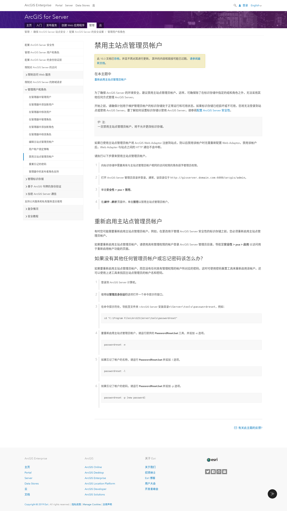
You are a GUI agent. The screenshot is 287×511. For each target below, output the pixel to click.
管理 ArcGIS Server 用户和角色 (42, 52)
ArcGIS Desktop (94, 472)
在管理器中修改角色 (40, 134)
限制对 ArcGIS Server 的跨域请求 (43, 82)
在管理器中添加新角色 (41, 126)
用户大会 (150, 483)
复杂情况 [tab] (33, 208)
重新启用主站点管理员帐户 (110, 79)
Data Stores (83, 5)
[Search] (235, 5)
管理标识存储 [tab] (36, 179)
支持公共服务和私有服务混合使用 (43, 201)
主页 (29, 25)
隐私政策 (76, 504)
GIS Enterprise (38, 5)
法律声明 (107, 504)
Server (69, 5)
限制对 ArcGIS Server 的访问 (41, 67)
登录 (245, 5)
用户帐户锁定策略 (39, 149)
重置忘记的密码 (37, 164)
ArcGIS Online (93, 467)
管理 (92, 25)
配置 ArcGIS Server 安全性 (39, 44)
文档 (27, 494)
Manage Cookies (92, 504)
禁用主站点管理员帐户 (41, 156)
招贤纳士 (150, 472)
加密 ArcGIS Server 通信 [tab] (42, 194)
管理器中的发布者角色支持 (44, 171)
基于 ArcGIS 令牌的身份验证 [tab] (44, 186)
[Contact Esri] (224, 471)
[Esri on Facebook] (213, 471)
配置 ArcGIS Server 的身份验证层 (43, 59)
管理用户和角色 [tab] (37, 89)
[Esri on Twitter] (207, 471)
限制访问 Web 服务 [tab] (39, 74)
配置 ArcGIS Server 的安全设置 (86, 31)
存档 (116, 58)
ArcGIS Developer (95, 489)
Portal (58, 5)
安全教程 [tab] (33, 216)
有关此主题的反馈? (250, 428)
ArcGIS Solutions (95, 494)
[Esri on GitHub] (218, 471)
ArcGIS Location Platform (100, 483)
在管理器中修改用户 (40, 112)
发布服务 (51, 25)
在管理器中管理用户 (40, 97)
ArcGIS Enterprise (95, 478)
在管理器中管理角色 (40, 119)
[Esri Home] (212, 459)
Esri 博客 (150, 478)
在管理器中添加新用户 (41, 104)
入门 (39, 25)
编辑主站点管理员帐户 (41, 141)
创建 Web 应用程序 (73, 25)
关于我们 (150, 467)
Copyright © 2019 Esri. (37, 504)
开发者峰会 (151, 489)
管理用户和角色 (116, 31)
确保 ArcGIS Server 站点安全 (49, 31)
